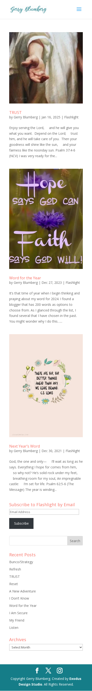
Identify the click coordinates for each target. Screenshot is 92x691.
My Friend (16, 620)
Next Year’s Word (24, 446)
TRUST (15, 112)
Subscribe (21, 523)
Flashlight (71, 117)
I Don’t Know (19, 598)
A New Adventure (22, 591)
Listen (13, 627)
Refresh (15, 569)
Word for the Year (25, 278)
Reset (13, 584)
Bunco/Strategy (21, 562)
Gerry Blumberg (26, 117)
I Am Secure (18, 613)
